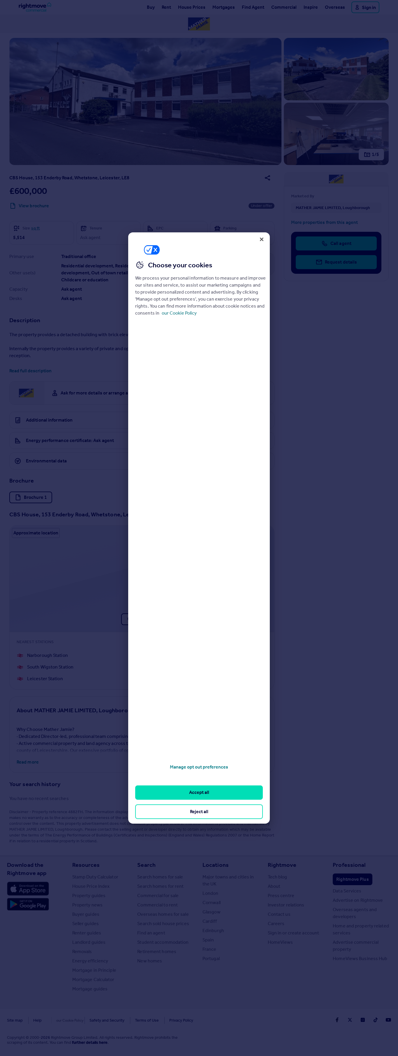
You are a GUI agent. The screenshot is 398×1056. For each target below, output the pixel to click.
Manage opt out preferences (199, 767)
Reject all (199, 811)
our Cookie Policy (179, 313)
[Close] (261, 239)
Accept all (199, 792)
